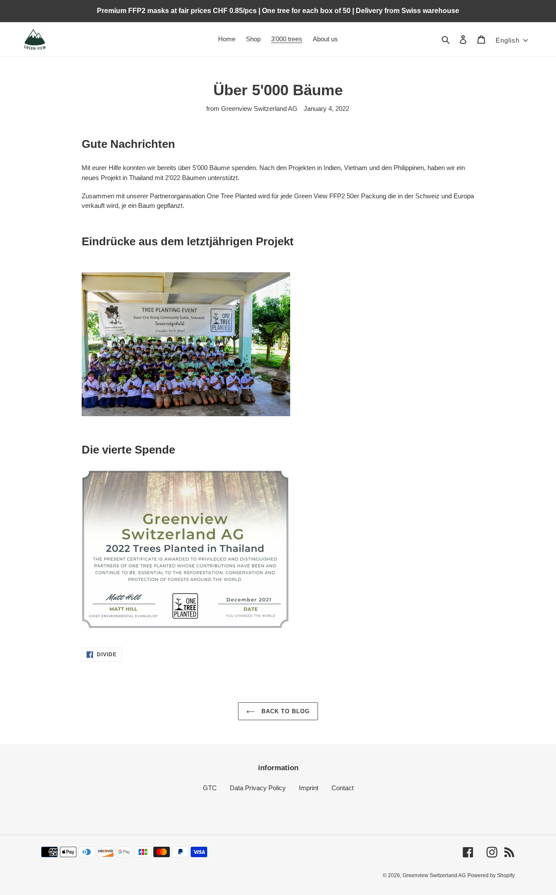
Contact (342, 787)
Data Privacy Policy (258, 787)
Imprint (308, 787)
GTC (210, 787)
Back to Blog (284, 711)
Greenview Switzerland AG (434, 875)
